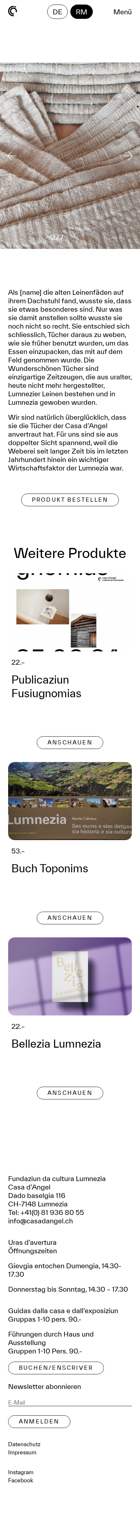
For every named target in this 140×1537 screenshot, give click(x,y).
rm (81, 12)
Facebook (20, 1480)
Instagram (21, 1472)
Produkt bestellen (70, 499)
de (57, 12)
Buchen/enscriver (56, 1368)
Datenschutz (24, 1444)
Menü (122, 12)
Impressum (22, 1452)
